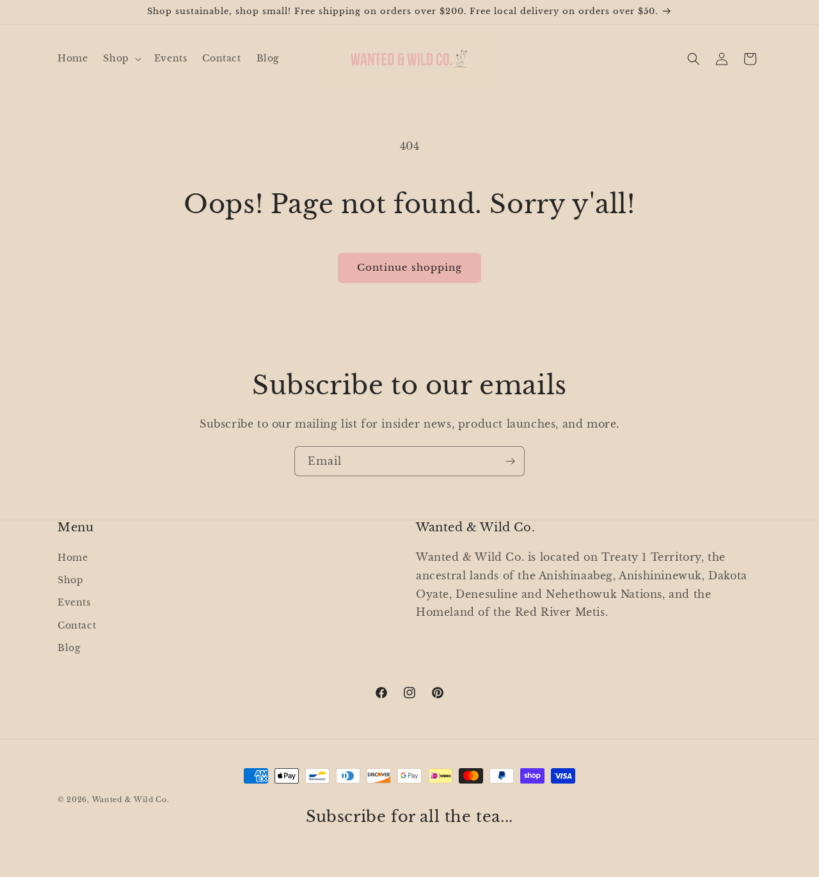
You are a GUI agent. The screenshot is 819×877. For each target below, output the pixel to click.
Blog (69, 648)
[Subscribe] (510, 461)
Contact (77, 625)
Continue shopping (409, 267)
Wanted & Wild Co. (131, 799)
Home (73, 557)
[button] (120, 58)
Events (74, 603)
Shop (70, 580)
